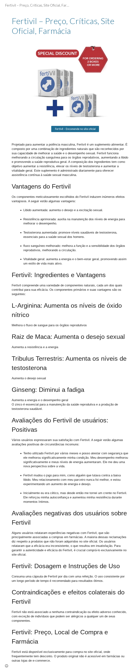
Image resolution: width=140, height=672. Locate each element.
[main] (70, 26)
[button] (6, 665)
